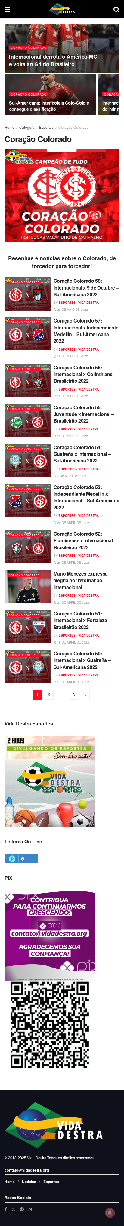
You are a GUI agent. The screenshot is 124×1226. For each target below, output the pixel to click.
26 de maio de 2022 (72, 309)
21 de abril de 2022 (72, 602)
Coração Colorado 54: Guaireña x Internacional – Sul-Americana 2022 (82, 454)
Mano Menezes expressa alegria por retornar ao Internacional (81, 580)
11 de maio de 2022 (72, 436)
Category (26, 127)
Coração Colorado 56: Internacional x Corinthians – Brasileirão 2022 (85, 374)
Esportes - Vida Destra (79, 302)
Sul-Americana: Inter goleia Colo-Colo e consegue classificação (49, 105)
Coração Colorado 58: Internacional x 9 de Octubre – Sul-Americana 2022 (86, 287)
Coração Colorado (29, 48)
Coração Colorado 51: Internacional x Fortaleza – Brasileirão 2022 (82, 620)
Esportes (46, 127)
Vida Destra (36, 1157)
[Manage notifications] (110, 1213)
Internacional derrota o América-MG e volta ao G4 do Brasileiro (53, 60)
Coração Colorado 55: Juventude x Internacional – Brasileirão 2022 (84, 414)
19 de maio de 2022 (72, 356)
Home (9, 127)
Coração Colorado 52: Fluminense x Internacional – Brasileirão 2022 (85, 540)
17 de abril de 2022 (72, 682)
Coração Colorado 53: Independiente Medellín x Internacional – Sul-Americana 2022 (86, 497)
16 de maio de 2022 (72, 396)
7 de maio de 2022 (71, 476)
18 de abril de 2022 (72, 642)
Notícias (29, 1181)
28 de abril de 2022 (72, 523)
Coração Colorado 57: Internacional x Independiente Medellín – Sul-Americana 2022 (86, 330)
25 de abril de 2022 (72, 562)
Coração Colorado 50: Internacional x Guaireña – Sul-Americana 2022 (82, 660)
